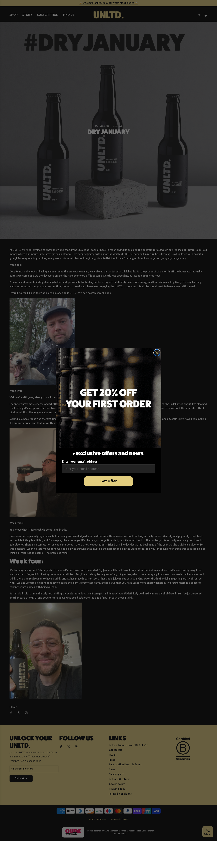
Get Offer (108, 481)
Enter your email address (80, 461)
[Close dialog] (157, 352)
